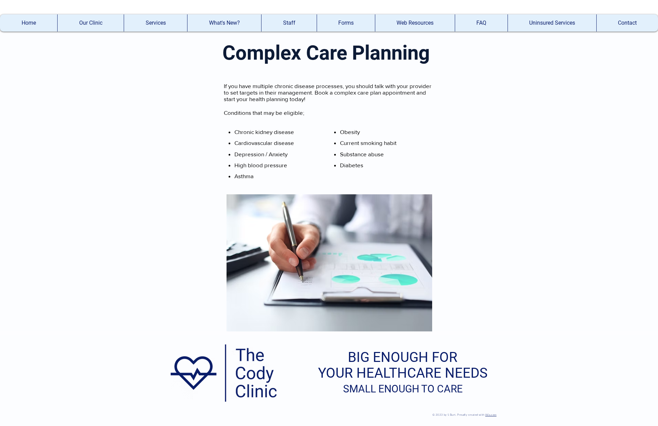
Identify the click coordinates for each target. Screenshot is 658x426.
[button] (289, 23)
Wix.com (491, 414)
